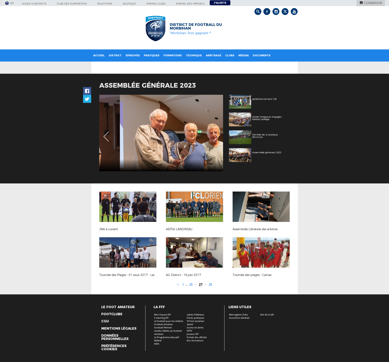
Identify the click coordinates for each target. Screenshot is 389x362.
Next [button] (215, 133)
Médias (243, 55)
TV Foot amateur (195, 321)
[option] (161, 133)
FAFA (156, 344)
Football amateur (163, 324)
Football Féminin (163, 327)
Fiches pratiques (195, 318)
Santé (190, 324)
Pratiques (151, 55)
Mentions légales (118, 328)
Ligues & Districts (34, 3)
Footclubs (111, 314)
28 (210, 284)
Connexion (373, 3)
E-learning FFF (161, 318)
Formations (173, 55)
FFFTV (189, 331)
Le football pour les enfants (168, 321)
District (115, 55)
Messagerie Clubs (238, 314)
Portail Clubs (156, 3)
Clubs (229, 55)
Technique (194, 55)
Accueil (99, 55)
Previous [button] (106, 133)
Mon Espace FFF (162, 314)
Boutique (129, 3)
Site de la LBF (267, 314)
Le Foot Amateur (118, 307)
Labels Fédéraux (195, 314)
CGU (105, 321)
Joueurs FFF (193, 334)
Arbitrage (213, 55)
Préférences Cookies (113, 347)
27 (200, 284)
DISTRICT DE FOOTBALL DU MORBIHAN (196, 26)
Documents (261, 55)
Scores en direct (195, 327)
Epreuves (133, 55)
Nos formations (195, 340)
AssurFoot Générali (239, 318)
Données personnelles (114, 337)
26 (191, 284)
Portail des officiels (190, 3)
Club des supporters (72, 3)
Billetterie (104, 3)
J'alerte (220, 2)
